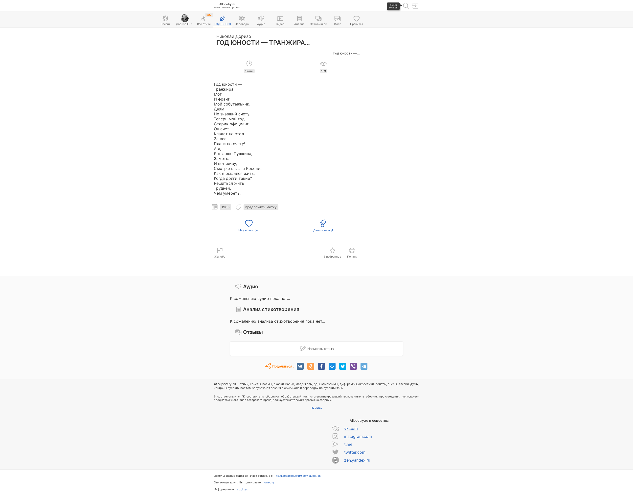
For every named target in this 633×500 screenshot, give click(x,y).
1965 (225, 207)
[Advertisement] (392, 104)
